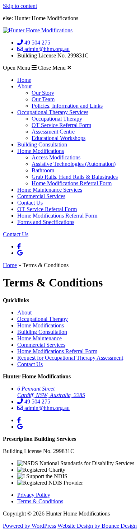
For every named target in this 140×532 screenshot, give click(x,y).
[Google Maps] (20, 253)
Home (10, 265)
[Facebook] (19, 246)
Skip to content (20, 6)
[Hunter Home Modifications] (38, 30)
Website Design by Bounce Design (97, 526)
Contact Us (15, 234)
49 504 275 (36, 42)
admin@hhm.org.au (46, 49)
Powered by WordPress (29, 526)
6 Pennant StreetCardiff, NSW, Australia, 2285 (51, 392)
